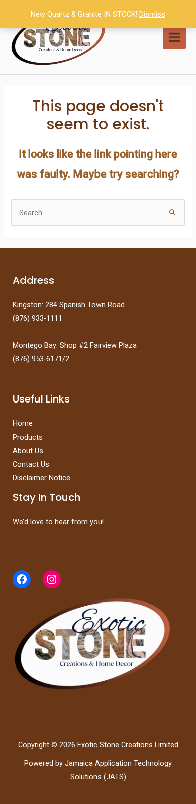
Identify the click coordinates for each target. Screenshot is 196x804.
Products (28, 437)
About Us (28, 450)
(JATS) (114, 776)
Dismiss (152, 14)
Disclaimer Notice (41, 477)
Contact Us (31, 464)
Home (23, 423)
